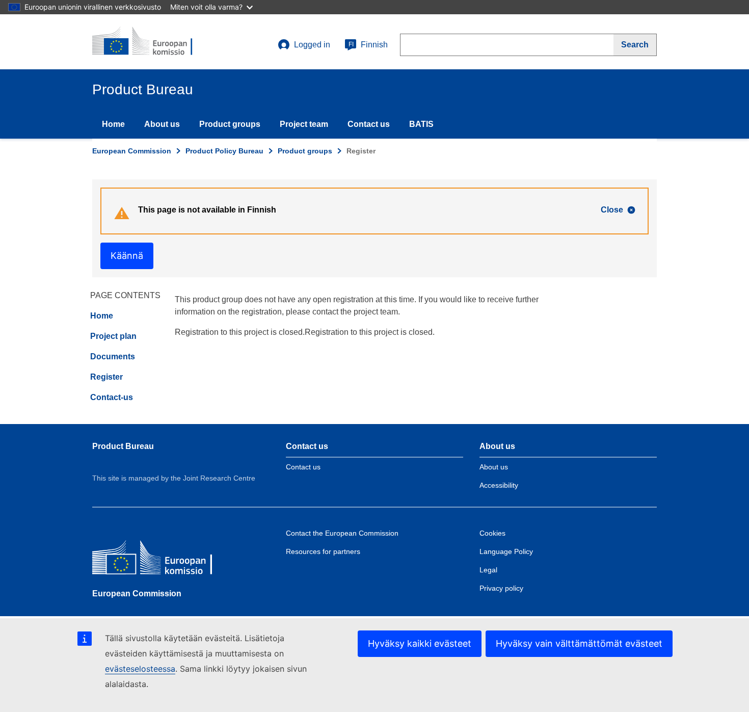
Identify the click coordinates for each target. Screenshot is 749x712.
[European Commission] (166, 559)
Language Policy (506, 551)
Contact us (368, 124)
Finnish (368, 44)
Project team (304, 124)
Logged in (312, 44)
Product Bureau (123, 446)
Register (106, 377)
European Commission (131, 151)
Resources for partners (323, 551)
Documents (112, 356)
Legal (488, 570)
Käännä (127, 255)
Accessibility (498, 485)
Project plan (113, 336)
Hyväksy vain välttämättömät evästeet (579, 643)
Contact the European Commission (342, 533)
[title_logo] (154, 42)
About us (162, 124)
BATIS (421, 124)
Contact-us (111, 397)
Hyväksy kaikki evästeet (419, 643)
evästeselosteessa (140, 669)
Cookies (492, 533)
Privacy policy (501, 588)
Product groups (229, 124)
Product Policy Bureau (224, 151)
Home (113, 124)
